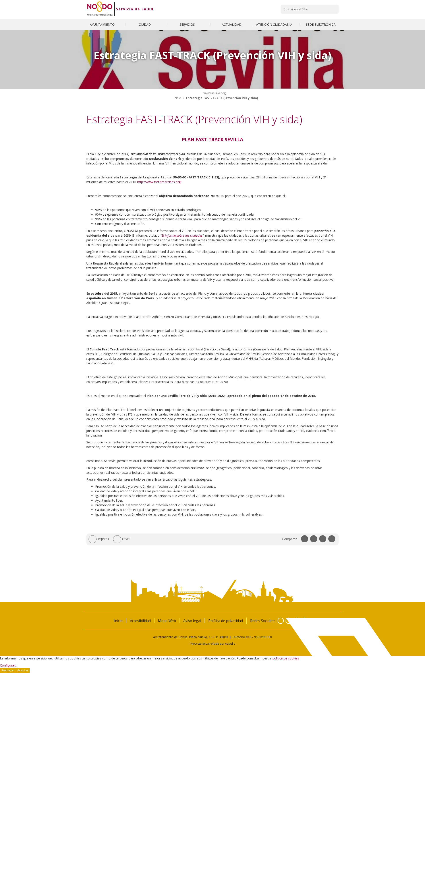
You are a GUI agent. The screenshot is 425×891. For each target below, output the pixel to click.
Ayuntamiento (103, 24)
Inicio (177, 98)
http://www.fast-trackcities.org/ (159, 182)
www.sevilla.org (214, 93)
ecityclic (230, 643)
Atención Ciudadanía (274, 24)
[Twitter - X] (289, 621)
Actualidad (231, 24)
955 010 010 (263, 637)
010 (248, 637)
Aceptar (22, 670)
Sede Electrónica (321, 24)
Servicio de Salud (134, 9)
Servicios (188, 24)
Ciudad (145, 24)
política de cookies (285, 658)
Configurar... (8, 665)
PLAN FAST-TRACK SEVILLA (212, 139)
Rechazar (8, 670)
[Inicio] (99, 9)
